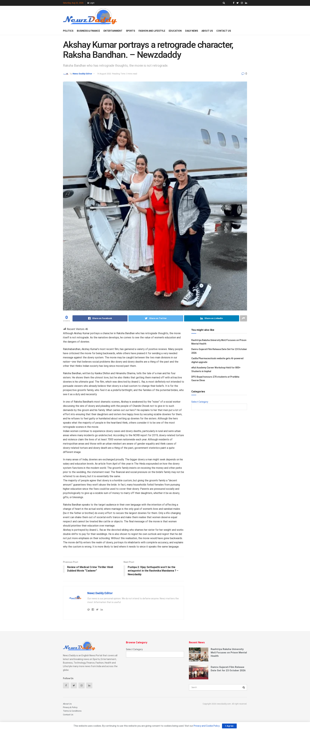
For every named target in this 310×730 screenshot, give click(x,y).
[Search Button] (244, 687)
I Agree (229, 726)
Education (175, 31)
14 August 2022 (104, 73)
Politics (68, 31)
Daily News (191, 31)
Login (91, 3)
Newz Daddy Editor (82, 73)
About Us (207, 31)
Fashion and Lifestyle (152, 31)
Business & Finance (88, 31)
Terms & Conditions (72, 711)
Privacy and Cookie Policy (206, 726)
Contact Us (223, 31)
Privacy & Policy (70, 707)
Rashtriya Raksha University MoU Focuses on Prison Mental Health (229, 652)
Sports (130, 31)
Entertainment (112, 31)
